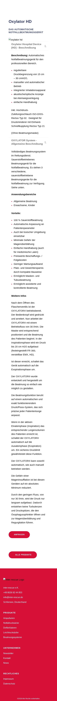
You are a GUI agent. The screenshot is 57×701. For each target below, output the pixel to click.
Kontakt (6, 658)
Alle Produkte (23, 555)
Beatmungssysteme (12, 637)
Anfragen (19, 535)
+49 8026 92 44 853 (12, 592)
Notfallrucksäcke (11, 623)
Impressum (8, 679)
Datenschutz (9, 684)
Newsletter (8, 653)
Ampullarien (9, 618)
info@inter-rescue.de (13, 597)
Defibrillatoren (10, 628)
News (6, 663)
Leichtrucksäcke (11, 632)
